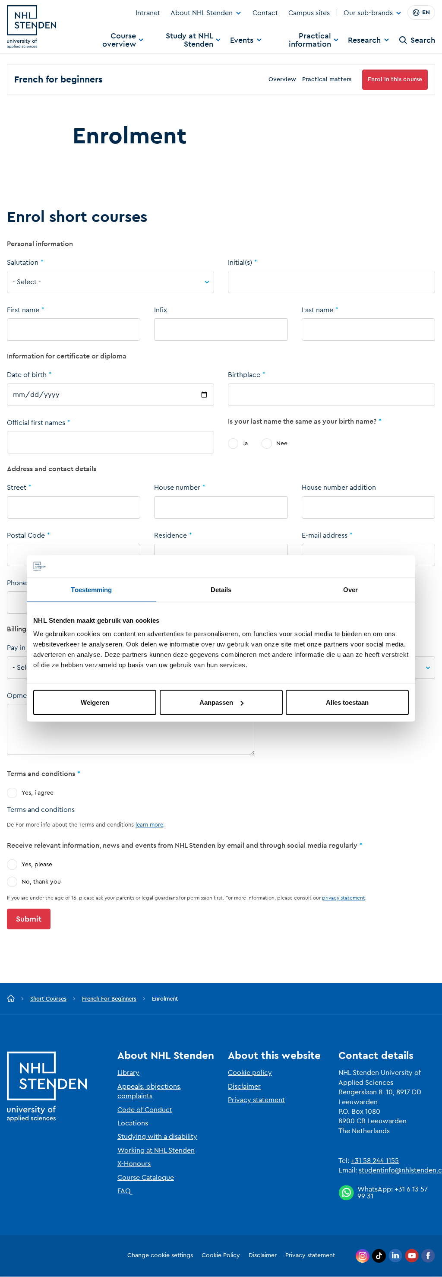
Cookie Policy (221, 1255)
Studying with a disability (157, 1136)
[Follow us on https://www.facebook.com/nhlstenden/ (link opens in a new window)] (428, 1256)
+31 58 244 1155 (375, 1160)
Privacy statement (256, 1099)
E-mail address (324, 535)
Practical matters (326, 79)
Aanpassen (216, 702)
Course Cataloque (145, 1177)
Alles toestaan (347, 702)
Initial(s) (240, 262)
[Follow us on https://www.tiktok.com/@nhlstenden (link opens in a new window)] (379, 1256)
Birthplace (244, 374)
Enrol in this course (395, 79)
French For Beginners (109, 998)
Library (128, 1072)
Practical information (310, 40)
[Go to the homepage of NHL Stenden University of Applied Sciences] (31, 26)
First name (23, 310)
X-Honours (134, 1163)
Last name (317, 310)
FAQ (124, 1191)
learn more (149, 824)
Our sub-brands (368, 13)
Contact (265, 13)
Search (422, 40)
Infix (160, 310)
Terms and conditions (41, 809)
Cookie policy (250, 1072)
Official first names (36, 422)
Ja (245, 443)
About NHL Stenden (201, 13)
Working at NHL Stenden (156, 1150)
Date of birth (27, 374)
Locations (132, 1123)
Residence (170, 535)
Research (364, 40)
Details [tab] (221, 589)
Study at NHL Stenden (189, 40)
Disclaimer (244, 1086)
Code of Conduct (144, 1109)
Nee (281, 443)
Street (16, 487)
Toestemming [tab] (91, 589)
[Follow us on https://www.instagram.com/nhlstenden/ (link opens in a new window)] (362, 1256)
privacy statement (343, 897)
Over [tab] (350, 589)
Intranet (148, 13)
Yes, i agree (38, 793)
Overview (282, 79)
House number (177, 487)
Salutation (22, 262)
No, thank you (41, 882)
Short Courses (48, 998)
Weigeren (95, 702)
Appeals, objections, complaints (149, 1091)
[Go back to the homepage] (11, 998)
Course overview (119, 40)
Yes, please (37, 865)
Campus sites (309, 13)
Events (241, 40)
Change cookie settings (160, 1255)
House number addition (339, 487)
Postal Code (26, 535)
